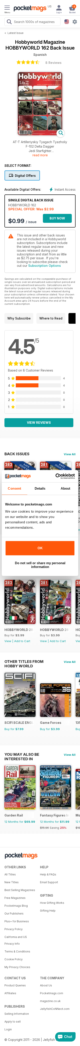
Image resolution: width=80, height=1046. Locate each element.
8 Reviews (53, 63)
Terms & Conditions (17, 951)
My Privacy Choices (17, 967)
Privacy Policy (13, 929)
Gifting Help (48, 910)
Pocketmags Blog (16, 905)
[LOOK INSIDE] (40, 134)
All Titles (10, 874)
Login (8, 1029)
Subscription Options (44, 265)
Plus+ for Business (16, 921)
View (7, 641)
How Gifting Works (52, 902)
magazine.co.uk (50, 1001)
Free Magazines (15, 898)
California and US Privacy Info (15, 940)
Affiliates (10, 993)
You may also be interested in (21, 754)
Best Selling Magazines (19, 890)
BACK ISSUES (16, 454)
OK (40, 548)
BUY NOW (57, 218)
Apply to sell (12, 1021)
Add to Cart (22, 641)
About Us (46, 985)
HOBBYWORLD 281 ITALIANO (55, 630)
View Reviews (39, 422)
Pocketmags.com (51, 993)
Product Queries (15, 985)
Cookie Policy (13, 959)
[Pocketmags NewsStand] (28, 8)
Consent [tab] (14, 488)
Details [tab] (40, 488)
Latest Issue (16, 33)
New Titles (11, 882)
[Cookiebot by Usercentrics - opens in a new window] (56, 476)
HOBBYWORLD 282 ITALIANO (19, 630)
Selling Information (16, 1013)
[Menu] (7, 8)
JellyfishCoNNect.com (55, 1009)
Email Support (49, 882)
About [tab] (65, 488)
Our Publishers (14, 913)
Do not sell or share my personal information (40, 565)
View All (70, 454)
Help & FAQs (48, 874)
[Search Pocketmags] (9, 22)
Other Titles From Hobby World (24, 661)
